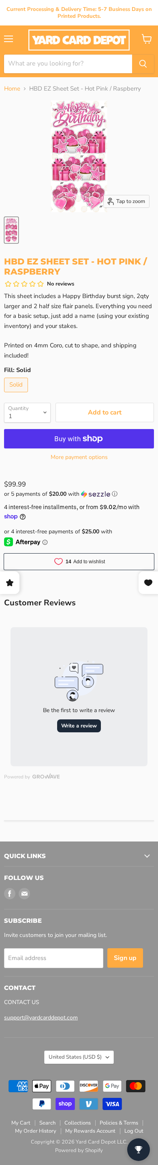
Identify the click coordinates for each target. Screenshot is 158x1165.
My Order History (35, 1131)
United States (75, 1057)
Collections (77, 1123)
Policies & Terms (119, 1123)
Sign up (125, 958)
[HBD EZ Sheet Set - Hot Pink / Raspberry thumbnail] (11, 230)
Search (47, 1123)
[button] (79, 494)
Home (12, 88)
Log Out (133, 1131)
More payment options (79, 457)
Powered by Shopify (79, 1150)
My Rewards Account (90, 1131)
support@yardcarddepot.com (41, 1017)
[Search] (143, 64)
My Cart (20, 1123)
